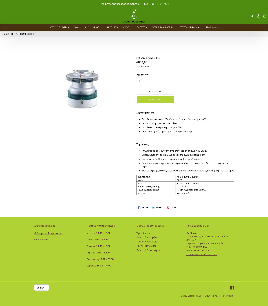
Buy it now (155, 99)
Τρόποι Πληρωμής (146, 245)
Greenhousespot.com (198, 250)
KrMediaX (230, 296)
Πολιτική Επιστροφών (148, 250)
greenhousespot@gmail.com (201, 253)
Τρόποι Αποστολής (146, 241)
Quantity (142, 74)
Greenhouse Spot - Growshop (201, 296)
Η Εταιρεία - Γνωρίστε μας (48, 233)
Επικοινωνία (41, 239)
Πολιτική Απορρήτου (147, 237)
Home (5, 33)
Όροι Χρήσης (143, 233)
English (40, 287)
